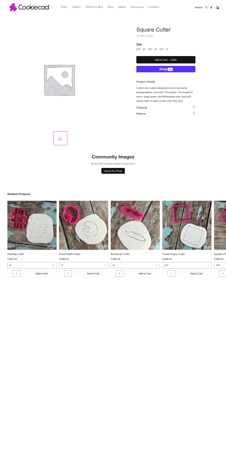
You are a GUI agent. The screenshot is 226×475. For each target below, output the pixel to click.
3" (156, 49)
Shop (64, 7)
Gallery (76, 7)
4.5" (161, 49)
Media (122, 7)
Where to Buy (94, 7)
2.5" (138, 49)
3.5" (150, 49)
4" (167, 49)
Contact (154, 7)
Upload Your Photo (113, 170)
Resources (137, 7)
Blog (110, 7)
